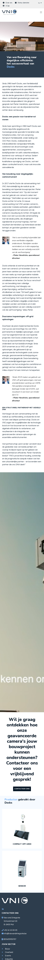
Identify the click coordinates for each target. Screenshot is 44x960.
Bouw (7, 949)
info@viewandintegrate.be (15, 933)
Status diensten (23, 3)
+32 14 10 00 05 (10, 930)
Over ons (9, 3)
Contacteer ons (22, 789)
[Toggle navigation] (41, 12)
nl (39, 3)
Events (8, 955)
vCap (7, 6)
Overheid (9, 952)
